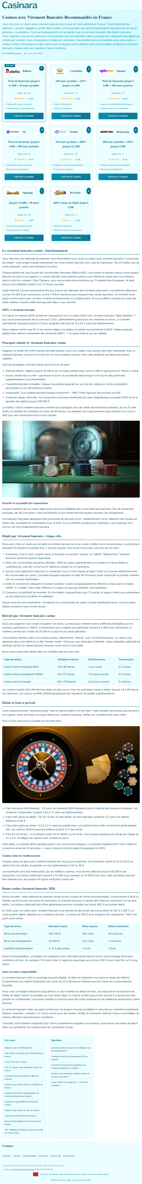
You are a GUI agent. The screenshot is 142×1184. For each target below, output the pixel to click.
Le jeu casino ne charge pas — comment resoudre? (69, 1083)
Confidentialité (29, 1156)
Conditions (43, 1156)
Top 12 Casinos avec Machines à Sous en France (23, 1069)
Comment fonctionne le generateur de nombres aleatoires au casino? (22, 1094)
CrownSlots (76, 71)
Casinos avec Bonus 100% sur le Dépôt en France (24, 1086)
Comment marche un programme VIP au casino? (69, 1058)
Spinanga (28, 192)
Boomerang (123, 132)
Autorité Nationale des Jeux (22, 1169)
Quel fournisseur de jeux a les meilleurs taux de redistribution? (71, 1049)
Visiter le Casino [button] (24, 116)
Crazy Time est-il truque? (16, 1062)
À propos (6, 1156)
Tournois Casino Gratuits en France (20, 1116)
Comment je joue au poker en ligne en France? (22, 1077)
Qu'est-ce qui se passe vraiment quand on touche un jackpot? (70, 1075)
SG (24, 132)
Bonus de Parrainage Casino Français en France (23, 1122)
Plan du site (55, 1156)
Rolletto (27, 71)
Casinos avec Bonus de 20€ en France (22, 1110)
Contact (17, 1156)
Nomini (74, 132)
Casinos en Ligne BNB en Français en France (21, 1103)
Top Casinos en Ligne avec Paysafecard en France (24, 1054)
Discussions (68, 1156)
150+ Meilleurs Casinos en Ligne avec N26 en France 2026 (24, 1131)
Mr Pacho (75, 192)
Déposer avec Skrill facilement (18, 1048)
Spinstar (121, 71)
